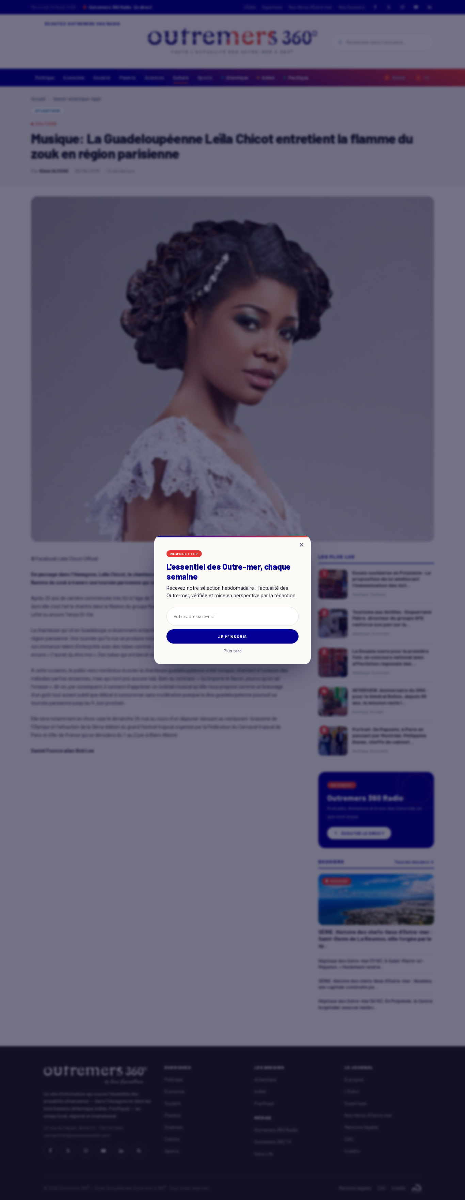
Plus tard (233, 650)
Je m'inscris (232, 636)
